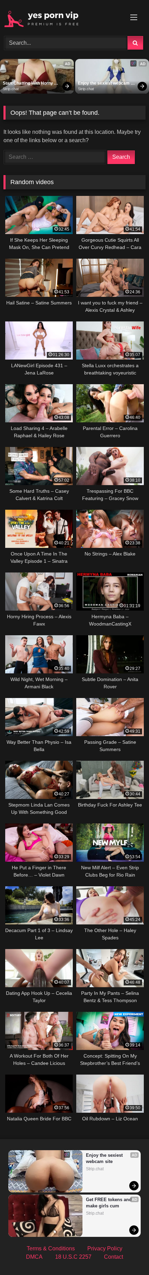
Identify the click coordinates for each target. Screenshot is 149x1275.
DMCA (34, 1257)
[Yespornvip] (61, 17)
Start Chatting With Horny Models (28, 83)
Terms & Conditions (51, 1248)
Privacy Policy (104, 1248)
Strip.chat (11, 89)
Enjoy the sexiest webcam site (104, 83)
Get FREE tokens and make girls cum (109, 1202)
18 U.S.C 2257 (73, 1257)
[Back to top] (127, 1254)
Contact (113, 1257)
